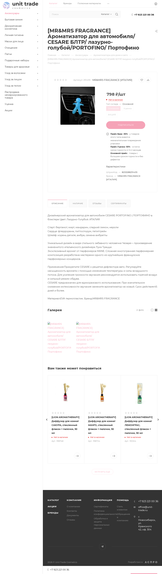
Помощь (123, 500)
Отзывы (97, 203)
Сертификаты (119, 203)
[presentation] (47, 419)
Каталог (53, 500)
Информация (103, 500)
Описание (57, 203)
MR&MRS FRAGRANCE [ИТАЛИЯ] (112, 79)
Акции (52, 506)
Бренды (53, 513)
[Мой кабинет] (155, 4)
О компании (73, 506)
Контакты (72, 511)
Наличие (78, 203)
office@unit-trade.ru (145, 508)
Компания (74, 500)
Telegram (102, 546)
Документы (73, 515)
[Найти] (117, 14)
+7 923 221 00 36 (144, 14)
